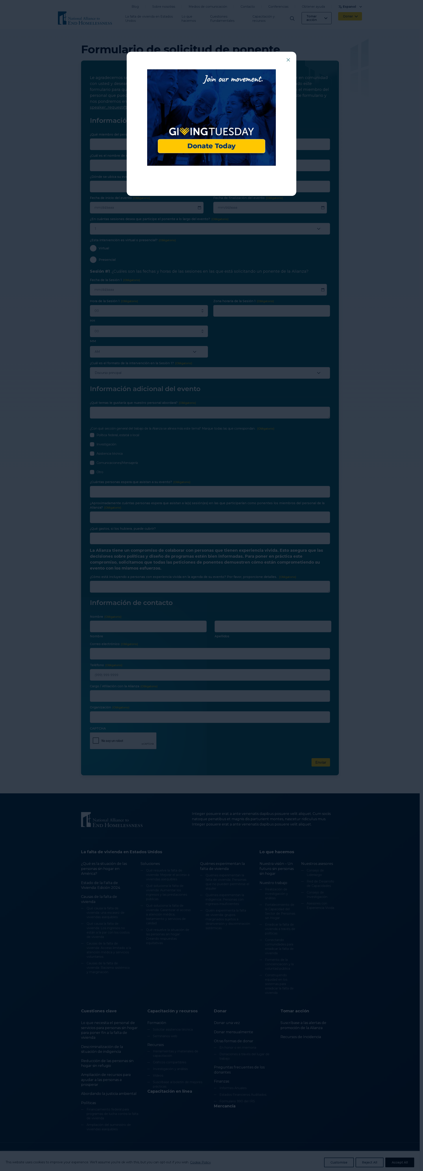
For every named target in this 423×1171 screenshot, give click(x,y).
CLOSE (288, 60)
